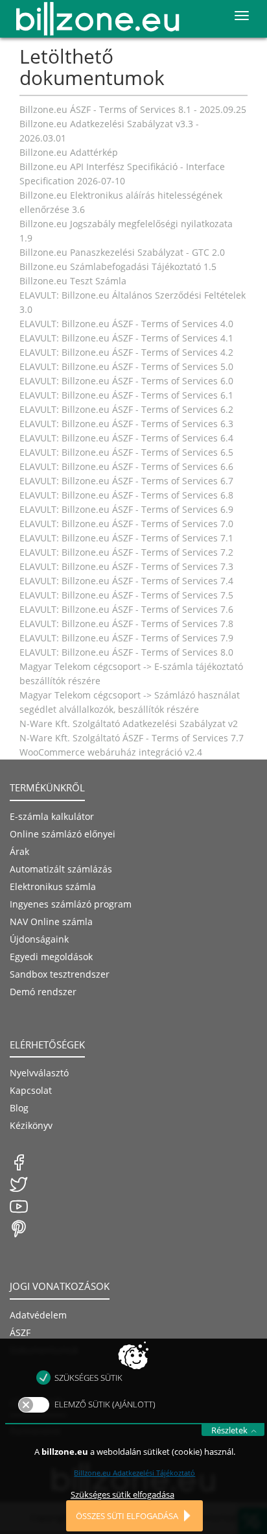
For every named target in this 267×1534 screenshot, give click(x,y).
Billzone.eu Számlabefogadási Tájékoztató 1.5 (117, 266)
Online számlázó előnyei (62, 834)
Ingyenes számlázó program (71, 904)
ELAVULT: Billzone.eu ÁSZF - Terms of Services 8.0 (126, 652)
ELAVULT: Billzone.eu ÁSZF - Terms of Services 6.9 (126, 509)
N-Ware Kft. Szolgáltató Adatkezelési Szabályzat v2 (128, 723)
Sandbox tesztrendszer (60, 974)
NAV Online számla (51, 921)
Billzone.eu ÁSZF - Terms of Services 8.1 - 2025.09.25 (132, 109)
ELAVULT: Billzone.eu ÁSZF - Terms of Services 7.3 (126, 566)
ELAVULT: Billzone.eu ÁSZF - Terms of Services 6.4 (126, 438)
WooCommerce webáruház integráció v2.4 (110, 752)
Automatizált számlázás (61, 869)
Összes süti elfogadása (127, 1516)
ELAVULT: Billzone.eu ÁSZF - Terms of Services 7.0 (126, 523)
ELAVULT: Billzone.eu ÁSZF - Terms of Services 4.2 (126, 352)
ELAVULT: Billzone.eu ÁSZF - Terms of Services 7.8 (126, 623)
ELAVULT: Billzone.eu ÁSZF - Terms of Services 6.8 (126, 495)
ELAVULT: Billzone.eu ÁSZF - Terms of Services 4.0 (126, 323)
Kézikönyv (31, 1125)
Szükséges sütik (88, 1377)
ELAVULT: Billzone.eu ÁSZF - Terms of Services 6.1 (126, 395)
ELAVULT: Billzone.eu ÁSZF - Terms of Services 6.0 (126, 381)
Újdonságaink (39, 939)
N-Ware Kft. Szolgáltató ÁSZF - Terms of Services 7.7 (131, 738)
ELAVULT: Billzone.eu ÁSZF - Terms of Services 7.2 (126, 552)
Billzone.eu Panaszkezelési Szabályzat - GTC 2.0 (122, 252)
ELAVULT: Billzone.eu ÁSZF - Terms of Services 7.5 (126, 595)
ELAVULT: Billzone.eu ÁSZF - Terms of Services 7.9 (126, 638)
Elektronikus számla (53, 886)
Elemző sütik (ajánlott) (105, 1404)
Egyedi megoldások (51, 956)
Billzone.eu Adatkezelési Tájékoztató (134, 1473)
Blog (19, 1108)
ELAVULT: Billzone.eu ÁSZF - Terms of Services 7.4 (126, 581)
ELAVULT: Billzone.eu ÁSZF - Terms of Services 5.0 (126, 366)
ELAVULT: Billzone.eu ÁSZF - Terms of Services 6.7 (126, 481)
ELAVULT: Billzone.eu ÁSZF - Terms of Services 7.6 (126, 609)
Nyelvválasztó (39, 1073)
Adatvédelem (38, 1315)
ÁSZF (20, 1332)
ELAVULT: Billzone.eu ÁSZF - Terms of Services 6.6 (126, 466)
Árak (19, 851)
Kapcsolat (31, 1090)
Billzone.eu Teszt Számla (72, 281)
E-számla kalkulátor (52, 816)
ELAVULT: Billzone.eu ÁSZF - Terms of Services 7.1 (126, 538)
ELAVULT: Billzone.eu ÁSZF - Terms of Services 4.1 (126, 338)
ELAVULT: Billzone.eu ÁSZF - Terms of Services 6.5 (126, 452)
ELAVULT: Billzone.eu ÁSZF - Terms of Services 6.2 (126, 409)
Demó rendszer (43, 991)
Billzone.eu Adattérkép (68, 152)
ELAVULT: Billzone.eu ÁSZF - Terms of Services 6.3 (126, 423)
